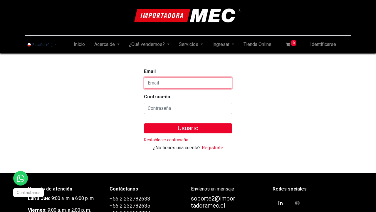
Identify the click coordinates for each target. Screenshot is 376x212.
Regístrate (212, 147)
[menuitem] (79, 44)
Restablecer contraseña (166, 140)
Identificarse (323, 44)
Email (150, 71)
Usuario (188, 128)
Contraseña (157, 97)
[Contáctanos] (20, 178)
